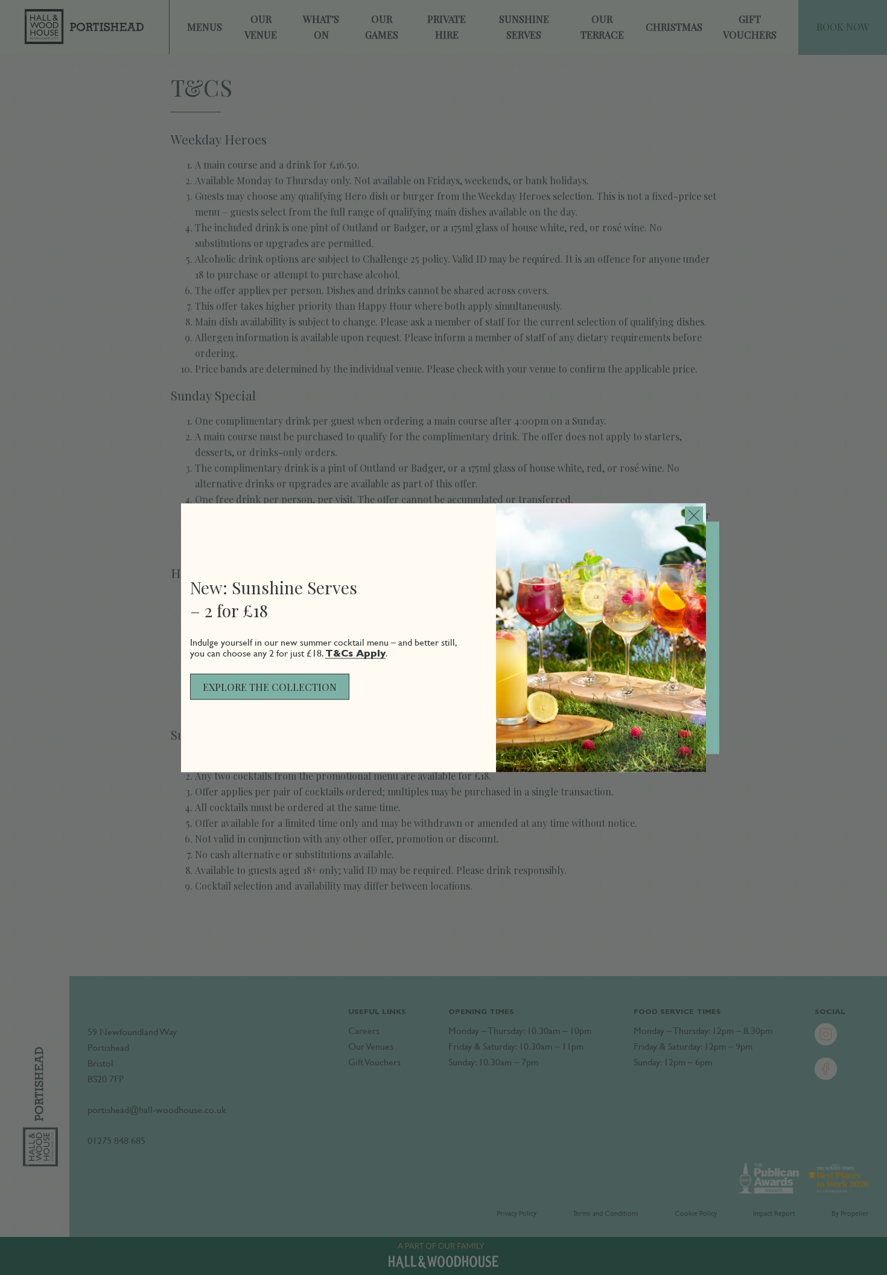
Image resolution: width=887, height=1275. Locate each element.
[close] (694, 515)
